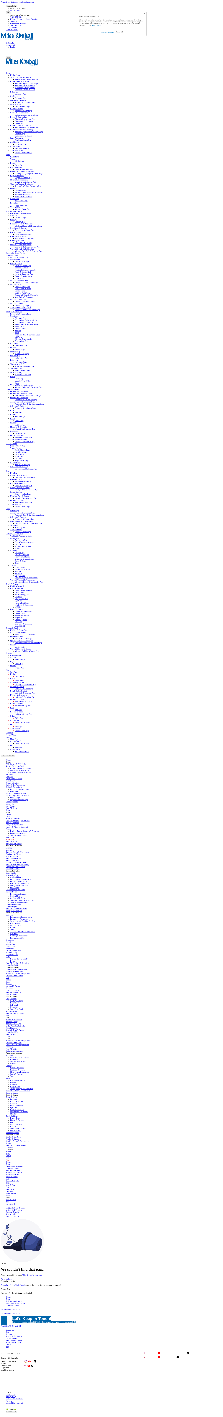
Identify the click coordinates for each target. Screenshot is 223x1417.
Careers (8, 1345)
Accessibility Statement (9, 2)
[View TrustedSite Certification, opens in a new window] (11, 1412)
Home (8, 1299)
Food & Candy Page (17, 446)
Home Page (14, 157)
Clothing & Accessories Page (21, 536)
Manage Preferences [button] (107, 32)
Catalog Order (11, 6)
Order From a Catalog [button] (18, 8)
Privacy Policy (11, 1397)
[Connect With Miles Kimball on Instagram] (144, 1355)
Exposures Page (16, 655)
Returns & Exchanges (18, 23)
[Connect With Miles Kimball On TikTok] (188, 1355)
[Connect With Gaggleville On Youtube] (158, 1359)
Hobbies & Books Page (19, 630)
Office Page (14, 511)
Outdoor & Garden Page (19, 257)
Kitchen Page (15, 75)
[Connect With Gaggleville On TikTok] (177, 1359)
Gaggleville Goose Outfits (15, 1303)
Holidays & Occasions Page (20, 314)
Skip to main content (26, 2)
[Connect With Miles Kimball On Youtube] (158, 1355)
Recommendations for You (10, 1309)
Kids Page (14, 473)
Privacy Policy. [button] (96, 25)
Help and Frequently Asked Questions (24, 19)
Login (12, 47)
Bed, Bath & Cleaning (14, 1301)
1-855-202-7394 (16, 17)
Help (8, 13)
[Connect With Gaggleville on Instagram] (144, 1359)
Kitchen (8, 1297)
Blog (7, 1347)
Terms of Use (10, 1395)
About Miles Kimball (13, 1342)
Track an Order (15, 25)
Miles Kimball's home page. (32, 1275)
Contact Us (10, 1330)
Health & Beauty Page (18, 586)
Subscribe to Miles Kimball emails (13, 1285)
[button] (119, 32)
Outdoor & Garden (13, 1305)
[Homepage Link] (17, 39)
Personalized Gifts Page (19, 391)
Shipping (13, 21)
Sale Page (13, 672)
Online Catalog (15, 10)
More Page (14, 739)
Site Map (9, 1401)
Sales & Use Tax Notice (14, 1399)
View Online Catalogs (14, 1340)
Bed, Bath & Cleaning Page (20, 213)
